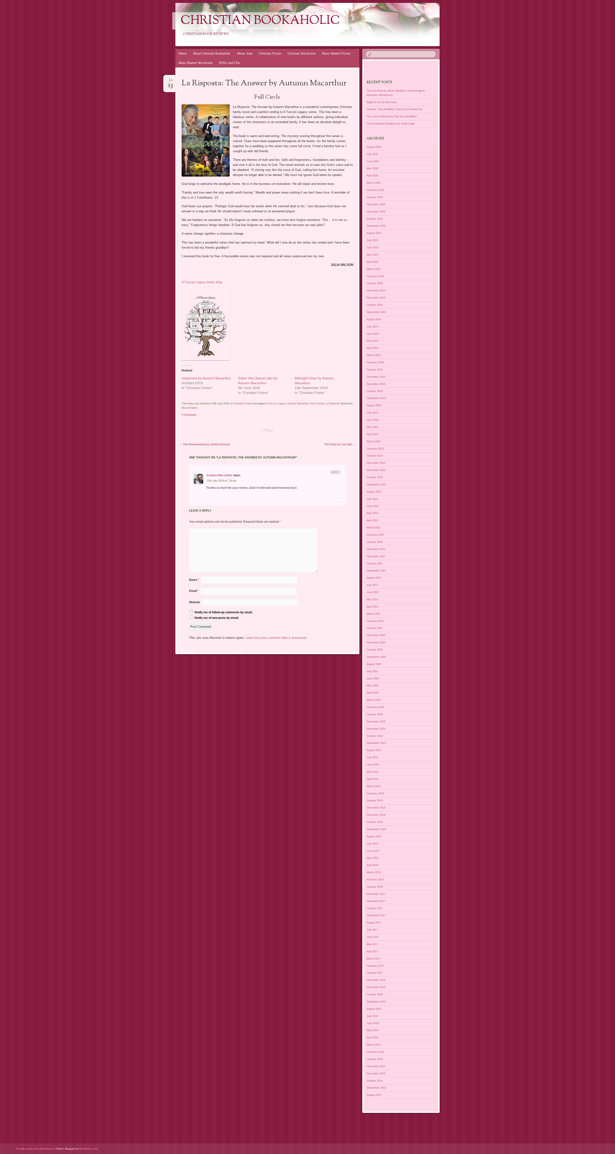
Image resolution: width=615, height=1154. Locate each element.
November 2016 (376, 987)
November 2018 (376, 814)
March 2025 (374, 269)
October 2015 (375, 1080)
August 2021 (374, 577)
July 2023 (372, 412)
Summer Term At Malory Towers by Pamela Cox (395, 109)
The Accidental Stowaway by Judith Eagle (391, 123)
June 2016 (373, 1023)
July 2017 (372, 929)
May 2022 (372, 513)
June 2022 (373, 506)
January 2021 (375, 628)
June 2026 (373, 161)
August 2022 (374, 491)
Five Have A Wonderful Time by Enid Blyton (392, 116)
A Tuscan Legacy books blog (202, 282)
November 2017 (376, 901)
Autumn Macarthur (298, 403)
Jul (170, 81)
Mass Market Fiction (336, 53)
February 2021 (375, 621)
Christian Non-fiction (302, 53)
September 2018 (376, 829)
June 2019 (373, 764)
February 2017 (375, 965)
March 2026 (374, 182)
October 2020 (375, 649)
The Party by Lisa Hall (339, 444)
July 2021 (372, 584)
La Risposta (332, 403)
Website (194, 602)
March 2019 (374, 786)
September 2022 (376, 484)
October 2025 (375, 218)
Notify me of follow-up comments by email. (223, 612)
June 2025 (373, 247)
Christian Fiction (270, 53)
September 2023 (376, 398)
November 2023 (376, 384)
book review (317, 403)
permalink (191, 407)
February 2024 (375, 362)
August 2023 (374, 405)
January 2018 (375, 886)
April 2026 (372, 175)
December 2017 (376, 893)
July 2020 (372, 671)
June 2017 (373, 936)
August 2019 (374, 750)
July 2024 (372, 326)
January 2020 (375, 714)
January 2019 (375, 800)
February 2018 (375, 879)
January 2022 (375, 541)
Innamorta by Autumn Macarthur (206, 378)
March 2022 (374, 527)
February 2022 (375, 534)
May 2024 (372, 340)
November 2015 (376, 1073)
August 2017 (374, 922)
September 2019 (376, 742)
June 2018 (373, 850)
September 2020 (376, 656)
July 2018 (372, 843)
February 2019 (375, 793)
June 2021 (373, 592)
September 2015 (376, 1087)
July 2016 (372, 1016)
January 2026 (375, 197)
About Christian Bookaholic (212, 53)
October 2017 (375, 908)
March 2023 (374, 441)
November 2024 (376, 297)
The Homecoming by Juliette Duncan (205, 444)
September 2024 (376, 312)
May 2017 (372, 944)
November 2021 (376, 556)
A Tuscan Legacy (276, 403)
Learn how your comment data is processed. (276, 638)
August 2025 (374, 233)
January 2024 (375, 369)
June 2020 (373, 678)
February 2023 (375, 448)
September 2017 (376, 915)
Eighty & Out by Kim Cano (382, 102)
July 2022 (372, 498)
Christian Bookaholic (260, 21)
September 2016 (376, 1001)
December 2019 (376, 721)
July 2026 (372, 154)
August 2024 (374, 319)
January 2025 (375, 283)
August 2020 (374, 664)
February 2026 (375, 189)
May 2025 (372, 254)
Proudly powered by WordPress (34, 1148)
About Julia (244, 53)
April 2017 (372, 951)
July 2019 (372, 757)
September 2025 (376, 225)
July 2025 (372, 240)
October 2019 (375, 735)
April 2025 (372, 261)
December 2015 (376, 1066)
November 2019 (376, 728)
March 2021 (374, 613)
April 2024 (372, 347)
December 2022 (376, 462)
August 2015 (374, 1094)
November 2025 (376, 211)
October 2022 (375, 477)
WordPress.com (88, 1148)
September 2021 (376, 570)
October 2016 (375, 994)
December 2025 (376, 204)
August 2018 (374, 836)
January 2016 (375, 1059)
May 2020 (372, 685)
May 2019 (372, 771)
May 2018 (372, 857)
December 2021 (376, 549)
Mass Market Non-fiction (195, 63)
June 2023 (373, 419)
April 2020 (372, 692)
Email (194, 591)
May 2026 (372, 168)
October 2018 (375, 822)
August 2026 (374, 146)
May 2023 (372, 427)
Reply (335, 472)
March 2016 (374, 1044)
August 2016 (374, 1008)
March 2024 (374, 355)
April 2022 (372, 520)
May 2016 (372, 1030)
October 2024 (375, 304)
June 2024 (373, 333)
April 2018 (372, 865)
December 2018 (376, 807)
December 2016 (376, 979)
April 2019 (372, 779)
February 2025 (375, 276)
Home (182, 53)
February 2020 (375, 707)
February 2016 (375, 1051)
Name (194, 580)
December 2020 (376, 635)
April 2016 (372, 1037)
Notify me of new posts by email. (217, 618)
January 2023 (375, 455)
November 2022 (376, 470)
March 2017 (374, 958)
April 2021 (372, 606)
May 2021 (372, 599)
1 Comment (189, 414)
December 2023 (376, 376)
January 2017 (375, 972)
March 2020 (374, 699)
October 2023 (375, 391)
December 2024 (376, 290)
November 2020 (376, 642)
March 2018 (374, 872)
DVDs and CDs (229, 63)
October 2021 (375, 563)
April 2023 (372, 434)
